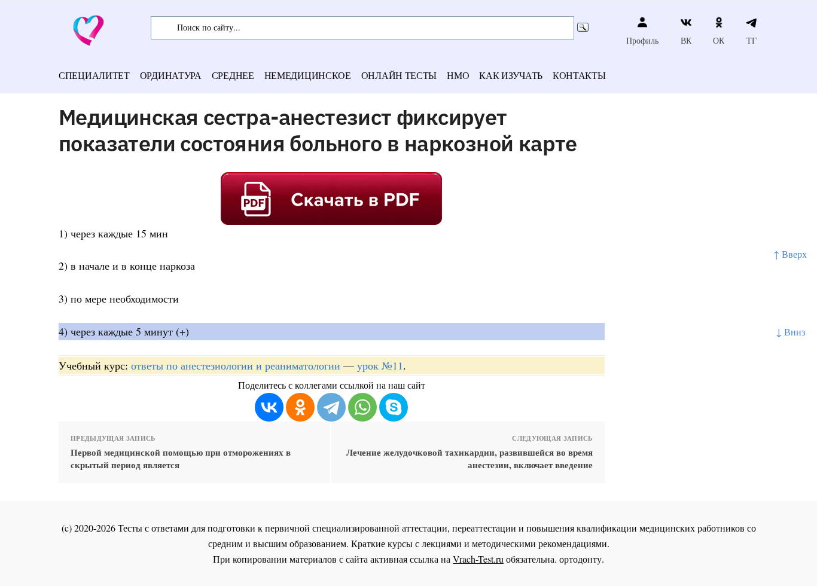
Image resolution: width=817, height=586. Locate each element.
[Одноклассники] (300, 407)
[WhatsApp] (362, 407)
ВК (686, 40)
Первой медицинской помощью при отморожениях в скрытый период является (181, 458)
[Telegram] (331, 407)
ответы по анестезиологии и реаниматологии (235, 365)
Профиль (642, 40)
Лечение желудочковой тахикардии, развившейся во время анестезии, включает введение (469, 458)
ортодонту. (581, 559)
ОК (718, 40)
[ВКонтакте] (269, 407)
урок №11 (380, 365)
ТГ (751, 40)
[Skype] (393, 407)
